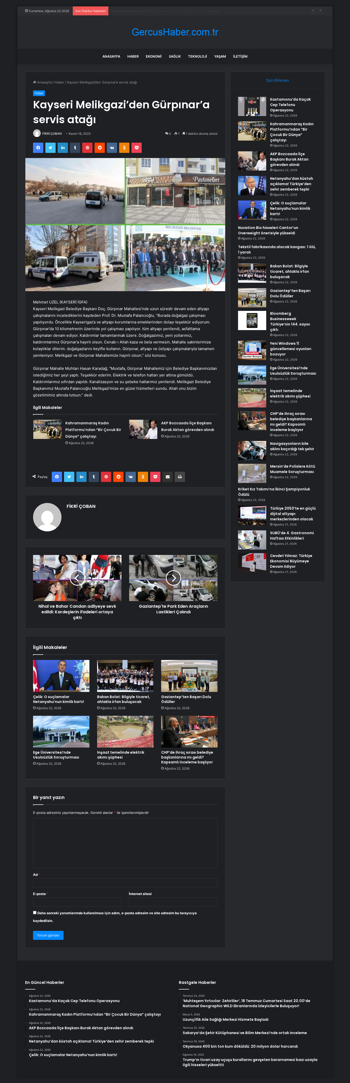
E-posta (40, 894)
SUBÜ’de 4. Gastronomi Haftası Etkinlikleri (292, 535)
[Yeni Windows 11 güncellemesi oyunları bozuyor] (252, 350)
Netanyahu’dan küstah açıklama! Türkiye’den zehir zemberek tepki (291, 184)
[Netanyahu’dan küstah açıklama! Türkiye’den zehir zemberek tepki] (252, 185)
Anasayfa (111, 56)
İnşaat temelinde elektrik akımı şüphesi (120, 755)
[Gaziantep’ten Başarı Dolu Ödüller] (189, 676)
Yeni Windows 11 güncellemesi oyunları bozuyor (290, 349)
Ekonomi (154, 56)
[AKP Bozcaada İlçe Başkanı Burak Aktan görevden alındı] (143, 429)
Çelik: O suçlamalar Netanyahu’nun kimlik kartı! (58, 699)
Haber (133, 56)
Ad (36, 874)
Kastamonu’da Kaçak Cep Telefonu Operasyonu (290, 105)
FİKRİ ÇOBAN (52, 133)
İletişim (240, 56)
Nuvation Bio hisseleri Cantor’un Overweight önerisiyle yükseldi (268, 230)
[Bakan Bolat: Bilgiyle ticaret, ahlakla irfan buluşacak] (125, 676)
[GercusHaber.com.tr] (175, 32)
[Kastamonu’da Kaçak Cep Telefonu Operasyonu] (252, 106)
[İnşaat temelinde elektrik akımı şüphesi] (125, 732)
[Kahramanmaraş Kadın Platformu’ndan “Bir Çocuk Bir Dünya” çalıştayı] (47, 429)
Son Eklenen (277, 80)
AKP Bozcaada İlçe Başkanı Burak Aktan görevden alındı (155, 11)
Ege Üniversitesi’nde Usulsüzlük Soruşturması (56, 755)
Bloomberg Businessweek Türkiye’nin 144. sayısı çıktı (290, 321)
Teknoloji (197, 56)
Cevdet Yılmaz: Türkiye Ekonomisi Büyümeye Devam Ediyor (291, 561)
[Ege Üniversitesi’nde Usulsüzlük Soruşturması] (61, 732)
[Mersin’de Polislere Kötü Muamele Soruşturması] (252, 473)
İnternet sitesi (140, 894)
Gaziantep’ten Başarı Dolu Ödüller (186, 699)
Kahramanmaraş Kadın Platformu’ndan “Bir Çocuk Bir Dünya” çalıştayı (93, 429)
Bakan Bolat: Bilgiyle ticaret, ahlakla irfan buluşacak (123, 699)
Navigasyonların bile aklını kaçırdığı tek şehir (292, 446)
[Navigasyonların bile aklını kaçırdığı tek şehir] (252, 450)
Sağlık (175, 56)
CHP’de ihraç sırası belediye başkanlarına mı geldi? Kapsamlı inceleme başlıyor (187, 757)
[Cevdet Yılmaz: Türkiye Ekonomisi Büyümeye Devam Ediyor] (252, 562)
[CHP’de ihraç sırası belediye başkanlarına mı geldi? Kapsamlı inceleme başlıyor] (189, 732)
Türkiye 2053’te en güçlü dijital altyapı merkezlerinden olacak (293, 514)
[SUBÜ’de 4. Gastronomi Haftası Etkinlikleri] (252, 540)
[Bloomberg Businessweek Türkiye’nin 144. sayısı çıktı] (252, 320)
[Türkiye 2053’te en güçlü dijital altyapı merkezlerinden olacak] (252, 515)
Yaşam (220, 56)
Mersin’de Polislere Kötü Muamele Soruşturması (292, 469)
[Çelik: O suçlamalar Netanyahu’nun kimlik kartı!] (61, 676)
